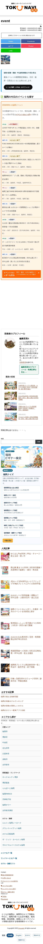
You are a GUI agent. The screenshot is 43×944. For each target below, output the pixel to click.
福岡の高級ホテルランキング (12, 701)
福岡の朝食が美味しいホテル (12, 706)
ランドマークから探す (9, 889)
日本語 (10, 935)
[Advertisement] (21, 304)
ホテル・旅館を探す (8, 892)
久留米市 (5, 754)
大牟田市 (22, 362)
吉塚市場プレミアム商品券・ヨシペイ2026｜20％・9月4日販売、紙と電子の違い (28, 387)
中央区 (5, 742)
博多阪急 (5, 783)
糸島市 (5, 759)
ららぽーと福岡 (8, 788)
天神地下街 (6, 799)
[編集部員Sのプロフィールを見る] (11, 349)
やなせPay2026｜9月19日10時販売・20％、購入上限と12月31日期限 (28, 397)
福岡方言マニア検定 (13, 504)
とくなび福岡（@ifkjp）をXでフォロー (18, 87)
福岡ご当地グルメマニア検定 (14, 527)
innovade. (21, 928)
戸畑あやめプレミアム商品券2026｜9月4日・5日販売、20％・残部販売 (27, 408)
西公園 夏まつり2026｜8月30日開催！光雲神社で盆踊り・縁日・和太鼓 (26, 569)
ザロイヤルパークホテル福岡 (13, 845)
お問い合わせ (6, 878)
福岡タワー (6, 805)
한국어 (27, 935)
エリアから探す (7, 886)
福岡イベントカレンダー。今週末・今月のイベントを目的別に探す (26, 610)
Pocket (31, 46)
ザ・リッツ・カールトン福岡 (13, 839)
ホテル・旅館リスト (8, 863)
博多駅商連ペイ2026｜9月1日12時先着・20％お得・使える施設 (26, 652)
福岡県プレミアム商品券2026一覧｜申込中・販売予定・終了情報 (25, 666)
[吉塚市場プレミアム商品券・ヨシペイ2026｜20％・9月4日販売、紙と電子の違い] (11, 385)
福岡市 (5, 731)
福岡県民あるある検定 (16, 489)
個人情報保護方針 (7, 875)
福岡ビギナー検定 (10, 496)
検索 (2, 439)
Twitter (10, 41)
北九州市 (5, 748)
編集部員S (24, 338)
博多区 (5, 737)
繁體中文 (21, 940)
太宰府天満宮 (7, 810)
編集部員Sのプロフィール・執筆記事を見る (29, 369)
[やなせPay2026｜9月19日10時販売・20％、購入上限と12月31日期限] (11, 396)
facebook (5, 899)
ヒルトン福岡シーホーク (11, 823)
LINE (10, 51)
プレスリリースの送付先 (10, 881)
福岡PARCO (7, 794)
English (18, 935)
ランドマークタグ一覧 (9, 858)
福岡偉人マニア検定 (14, 519)
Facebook (31, 41)
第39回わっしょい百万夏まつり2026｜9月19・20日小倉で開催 (26, 624)
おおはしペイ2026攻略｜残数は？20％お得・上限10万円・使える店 (25, 596)
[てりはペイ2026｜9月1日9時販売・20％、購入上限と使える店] (11, 417)
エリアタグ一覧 (6, 853)
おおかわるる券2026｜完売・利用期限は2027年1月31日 (25, 638)
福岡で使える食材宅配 (9, 697)
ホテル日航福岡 (8, 834)
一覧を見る (7, 540)
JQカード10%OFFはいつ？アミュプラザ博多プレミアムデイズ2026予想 (25, 582)
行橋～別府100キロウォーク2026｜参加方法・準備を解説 (26, 680)
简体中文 (37, 935)
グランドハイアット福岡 (11, 828)
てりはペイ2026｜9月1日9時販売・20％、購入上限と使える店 (28, 418)
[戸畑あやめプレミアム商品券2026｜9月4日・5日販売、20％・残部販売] (11, 406)
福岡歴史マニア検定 (13, 511)
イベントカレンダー (24, 114)
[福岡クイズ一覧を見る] (21, 457)
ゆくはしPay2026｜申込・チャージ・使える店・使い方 (26, 555)
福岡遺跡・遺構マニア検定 (15, 534)
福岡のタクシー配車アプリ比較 (13, 710)
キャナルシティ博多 (10, 777)
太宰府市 (5, 765)
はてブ (10, 46)
